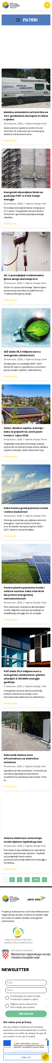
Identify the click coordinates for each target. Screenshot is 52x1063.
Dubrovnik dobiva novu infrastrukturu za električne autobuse (21, 758)
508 (36, 879)
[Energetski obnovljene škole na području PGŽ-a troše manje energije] (26, 168)
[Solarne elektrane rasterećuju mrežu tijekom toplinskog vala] (26, 814)
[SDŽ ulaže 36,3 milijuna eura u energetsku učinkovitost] (26, 328)
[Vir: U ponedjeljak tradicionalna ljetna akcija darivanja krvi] (26, 251)
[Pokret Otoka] (11, 5)
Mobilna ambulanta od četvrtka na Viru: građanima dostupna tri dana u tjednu (26, 116)
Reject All (26, 1057)
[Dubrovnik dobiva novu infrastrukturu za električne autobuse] (26, 731)
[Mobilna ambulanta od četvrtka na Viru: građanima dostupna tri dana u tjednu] (26, 88)
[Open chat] (45, 1057)
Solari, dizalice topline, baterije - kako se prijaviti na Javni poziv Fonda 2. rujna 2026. (24, 431)
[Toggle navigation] (47, 5)
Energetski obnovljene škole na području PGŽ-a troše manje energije (23, 196)
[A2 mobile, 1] (26, 48)
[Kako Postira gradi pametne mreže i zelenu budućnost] (26, 484)
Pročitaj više (10, 140)
